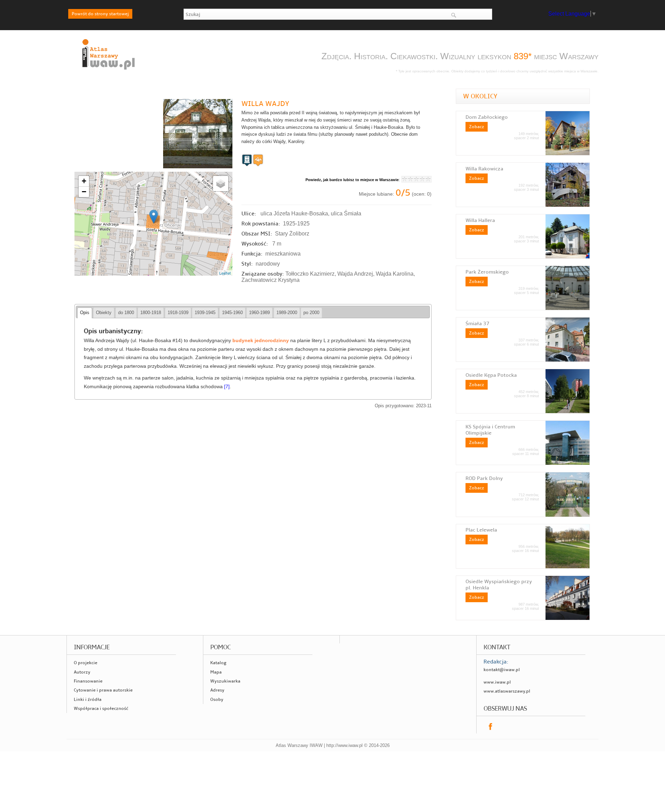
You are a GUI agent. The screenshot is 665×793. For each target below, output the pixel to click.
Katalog (218, 663)
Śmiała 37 (477, 323)
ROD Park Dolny (484, 478)
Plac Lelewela (481, 530)
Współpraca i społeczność (101, 708)
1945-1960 (232, 312)
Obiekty (104, 312)
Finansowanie (88, 681)
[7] (227, 386)
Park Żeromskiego (487, 272)
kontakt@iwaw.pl (502, 669)
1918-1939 (178, 312)
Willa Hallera (480, 220)
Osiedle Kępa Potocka (491, 375)
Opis (84, 312)
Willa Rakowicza (484, 169)
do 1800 (126, 312)
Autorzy (82, 672)
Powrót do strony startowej (100, 14)
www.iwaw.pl (497, 682)
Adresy (217, 690)
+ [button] (84, 181)
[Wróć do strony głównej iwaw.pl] (107, 70)
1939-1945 (205, 312)
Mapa (216, 672)
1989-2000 (286, 312)
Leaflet (225, 273)
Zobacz (476, 127)
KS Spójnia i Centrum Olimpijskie (490, 430)
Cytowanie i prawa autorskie (103, 690)
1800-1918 (150, 312)
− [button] (84, 191)
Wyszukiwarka (225, 681)
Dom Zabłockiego (487, 117)
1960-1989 (259, 312)
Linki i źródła (87, 699)
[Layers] (220, 183)
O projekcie (85, 663)
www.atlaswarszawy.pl (507, 691)
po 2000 (311, 312)
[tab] (84, 313)
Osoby (216, 699)
